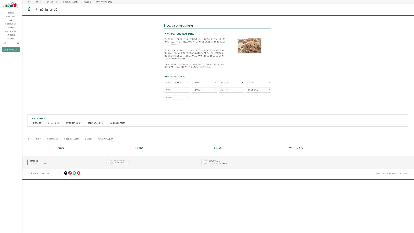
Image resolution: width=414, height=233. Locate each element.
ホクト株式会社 (28, 2)
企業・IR (38, 2)
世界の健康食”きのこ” (73, 123)
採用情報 (11, 27)
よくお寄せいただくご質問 (39, 163)
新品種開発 (87, 2)
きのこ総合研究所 (10, 24)
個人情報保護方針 (34, 173)
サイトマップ (57, 173)
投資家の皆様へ (11, 16)
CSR (10, 20)
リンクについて (46, 173)
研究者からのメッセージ (95, 123)
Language (10, 38)
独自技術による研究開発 (70, 2)
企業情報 (11, 13)
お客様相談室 (11, 35)
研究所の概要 (37, 123)
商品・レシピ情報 (10, 31)
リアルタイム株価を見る (11, 50)
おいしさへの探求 (53, 123)
